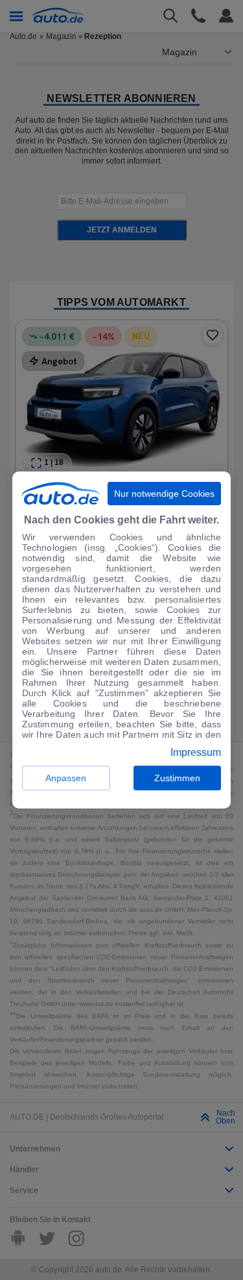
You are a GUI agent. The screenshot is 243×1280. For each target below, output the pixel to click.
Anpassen (65, 778)
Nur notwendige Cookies (164, 493)
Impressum (195, 752)
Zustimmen (177, 778)
